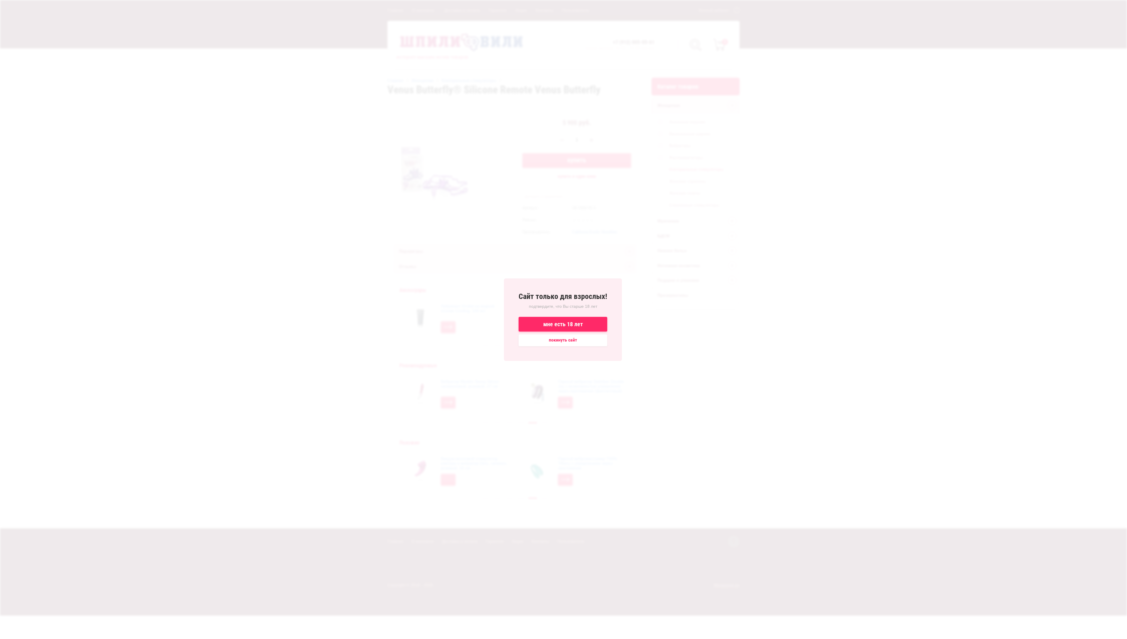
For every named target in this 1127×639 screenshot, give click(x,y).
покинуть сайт (563, 340)
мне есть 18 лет (563, 324)
